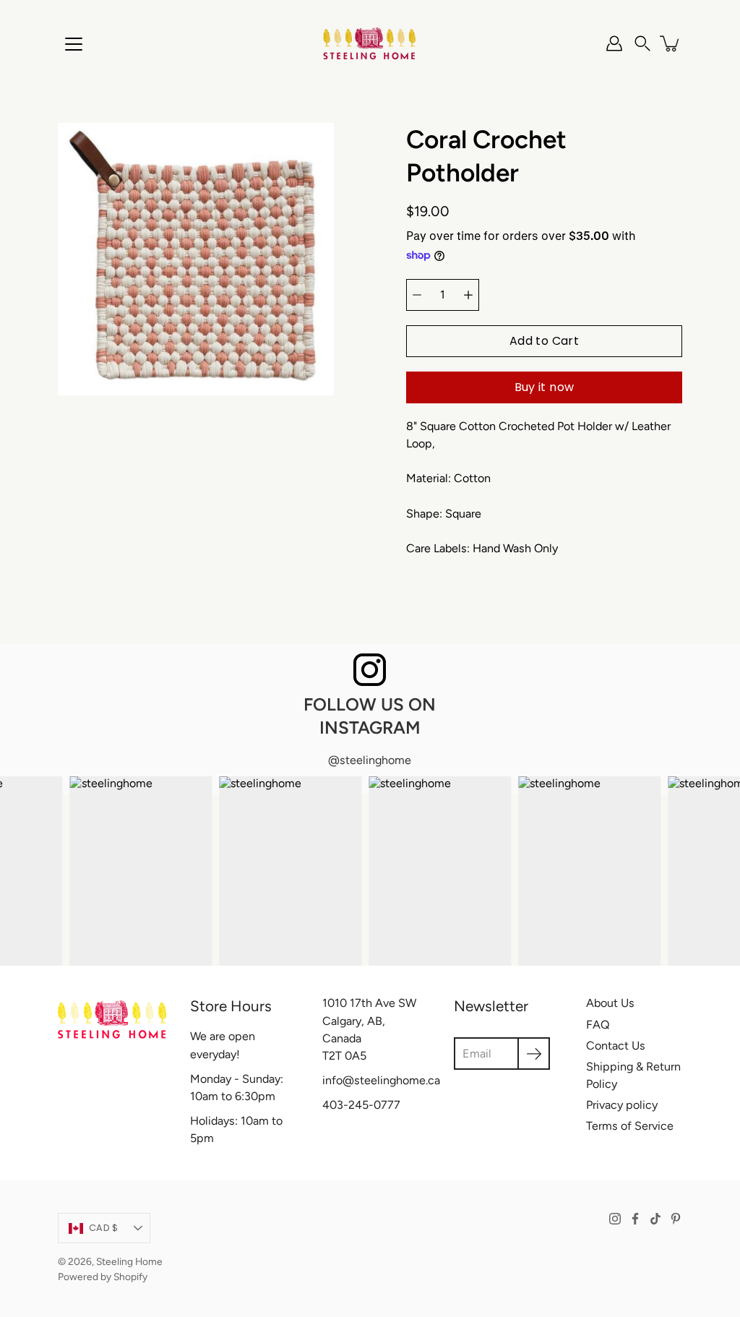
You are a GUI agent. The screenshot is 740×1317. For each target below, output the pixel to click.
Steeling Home (129, 1261)
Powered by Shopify (102, 1276)
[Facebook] (635, 1218)
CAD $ (103, 1228)
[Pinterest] (675, 1218)
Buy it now (545, 387)
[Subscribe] (533, 1053)
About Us (610, 1003)
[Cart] (670, 43)
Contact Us (615, 1045)
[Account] (614, 43)
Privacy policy (622, 1105)
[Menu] (74, 44)
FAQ (598, 1024)
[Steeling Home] (370, 43)
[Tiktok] (655, 1218)
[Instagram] (614, 1218)
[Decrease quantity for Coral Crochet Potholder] (417, 295)
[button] (642, 43)
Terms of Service (630, 1126)
